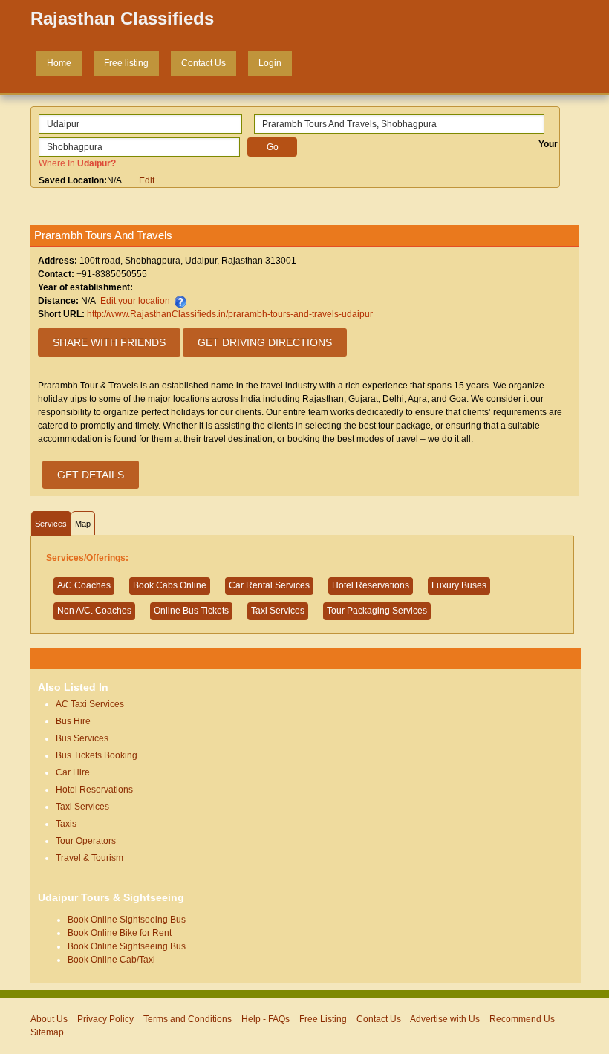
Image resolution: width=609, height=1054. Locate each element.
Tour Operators (86, 841)
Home (59, 63)
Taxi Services (82, 806)
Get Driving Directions (265, 342)
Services (51, 523)
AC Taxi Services (90, 704)
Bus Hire (73, 721)
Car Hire (73, 772)
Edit (146, 180)
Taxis (66, 824)
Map (83, 523)
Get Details (90, 475)
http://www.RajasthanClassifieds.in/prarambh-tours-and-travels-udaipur (230, 314)
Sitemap (47, 1032)
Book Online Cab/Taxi (111, 959)
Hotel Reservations (94, 789)
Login (269, 63)
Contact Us (203, 63)
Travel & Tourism (89, 858)
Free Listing (323, 1019)
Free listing (126, 63)
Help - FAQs (265, 1019)
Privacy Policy (105, 1019)
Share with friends (109, 342)
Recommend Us (522, 1019)
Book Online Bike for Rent (120, 933)
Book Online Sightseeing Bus (127, 919)
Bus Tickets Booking (96, 755)
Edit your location (135, 301)
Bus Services (82, 738)
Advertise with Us (445, 1019)
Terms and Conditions (187, 1019)
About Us (49, 1019)
